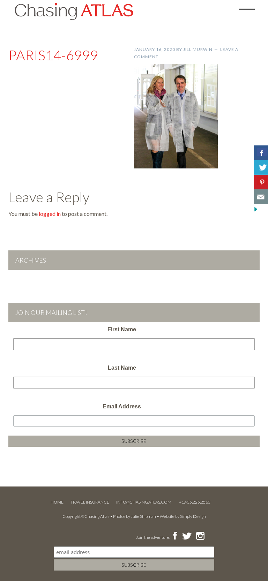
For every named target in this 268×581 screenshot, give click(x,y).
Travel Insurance (89, 502)
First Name (121, 329)
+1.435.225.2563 (194, 502)
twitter (186, 536)
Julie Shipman (143, 516)
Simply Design (193, 516)
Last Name (122, 368)
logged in (50, 213)
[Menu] (247, 9)
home (57, 502)
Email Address (122, 406)
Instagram (200, 536)
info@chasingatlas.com (144, 502)
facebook (175, 536)
